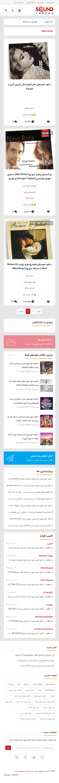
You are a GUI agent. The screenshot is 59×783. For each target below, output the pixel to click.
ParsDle (14, 775)
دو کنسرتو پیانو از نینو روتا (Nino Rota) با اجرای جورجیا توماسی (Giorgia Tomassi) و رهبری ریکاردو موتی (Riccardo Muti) (29, 176)
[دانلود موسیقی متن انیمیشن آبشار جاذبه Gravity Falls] (46, 367)
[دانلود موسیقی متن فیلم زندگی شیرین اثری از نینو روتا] (29, 64)
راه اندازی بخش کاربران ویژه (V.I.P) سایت (37, 665)
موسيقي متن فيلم (23, 701)
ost (18, 684)
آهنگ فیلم (29, 690)
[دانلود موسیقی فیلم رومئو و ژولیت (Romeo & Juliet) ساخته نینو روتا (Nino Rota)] (29, 244)
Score (11, 684)
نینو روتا (29, 275)
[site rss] (17, 757)
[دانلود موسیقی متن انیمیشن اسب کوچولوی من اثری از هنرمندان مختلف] (46, 403)
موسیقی (9, 701)
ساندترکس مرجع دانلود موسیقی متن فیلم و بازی (44, 10)
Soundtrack (50, 690)
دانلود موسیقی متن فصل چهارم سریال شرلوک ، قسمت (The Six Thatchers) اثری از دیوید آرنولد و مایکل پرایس (29, 505)
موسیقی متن (29, 192)
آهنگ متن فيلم (15, 690)
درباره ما (50, 2)
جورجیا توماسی (29, 185)
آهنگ (39, 690)
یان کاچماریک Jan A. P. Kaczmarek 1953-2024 (35, 655)
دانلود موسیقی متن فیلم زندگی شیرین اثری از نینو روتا (29, 86)
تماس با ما (19, 2)
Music (26, 684)
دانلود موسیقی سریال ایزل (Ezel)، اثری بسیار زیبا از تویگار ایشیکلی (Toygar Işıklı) (29, 525)
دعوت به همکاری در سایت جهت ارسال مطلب (36, 660)
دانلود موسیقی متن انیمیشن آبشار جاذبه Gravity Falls (29, 485)
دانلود (52, 696)
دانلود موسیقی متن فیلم (45, 701)
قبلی (38, 311)
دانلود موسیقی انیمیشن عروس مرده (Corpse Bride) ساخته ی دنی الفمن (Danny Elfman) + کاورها (29, 519)
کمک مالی (31, 2)
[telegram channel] (34, 757)
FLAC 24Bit (37, 684)
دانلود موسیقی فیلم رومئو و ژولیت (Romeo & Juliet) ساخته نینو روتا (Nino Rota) (29, 266)
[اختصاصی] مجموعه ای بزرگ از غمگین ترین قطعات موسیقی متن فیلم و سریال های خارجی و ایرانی (29, 512)
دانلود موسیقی (40, 696)
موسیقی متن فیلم (30, 21)
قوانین (41, 2)
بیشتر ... (9, 322)
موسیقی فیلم (30, 282)
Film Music (50, 684)
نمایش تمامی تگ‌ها (28, 719)
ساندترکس (48, 21)
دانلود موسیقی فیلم (22, 696)
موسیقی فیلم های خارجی (45, 713)
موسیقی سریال (49, 707)
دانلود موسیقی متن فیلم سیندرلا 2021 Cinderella (23, 609)
